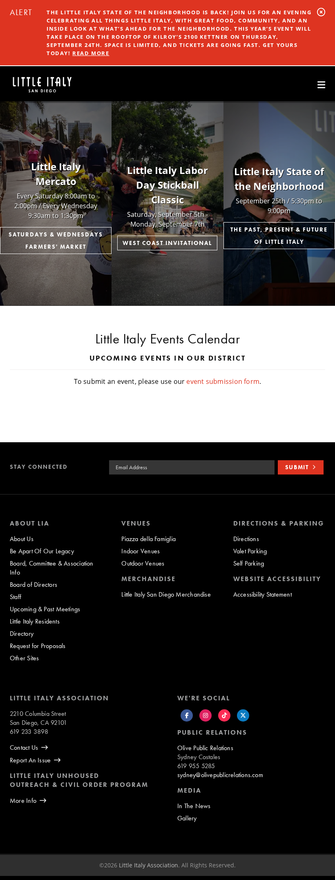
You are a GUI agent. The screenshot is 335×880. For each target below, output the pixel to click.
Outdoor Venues (142, 563)
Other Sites (24, 658)
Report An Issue (30, 760)
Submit (297, 467)
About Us (22, 539)
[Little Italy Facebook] (187, 715)
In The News (193, 806)
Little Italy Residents (35, 621)
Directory (22, 633)
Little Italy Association (148, 865)
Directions (246, 539)
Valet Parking (250, 551)
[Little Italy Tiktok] (224, 715)
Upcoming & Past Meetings (45, 609)
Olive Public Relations (205, 748)
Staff (15, 597)
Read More (90, 53)
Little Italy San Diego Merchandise (166, 594)
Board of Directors (33, 584)
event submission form (222, 381)
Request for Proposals (38, 646)
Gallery (187, 818)
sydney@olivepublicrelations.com (220, 775)
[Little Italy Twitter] (243, 715)
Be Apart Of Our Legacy (42, 551)
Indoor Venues (140, 551)
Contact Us (24, 747)
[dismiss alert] (321, 12)
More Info (23, 800)
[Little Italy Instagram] (205, 715)
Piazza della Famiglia (148, 539)
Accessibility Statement (262, 594)
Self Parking (248, 563)
